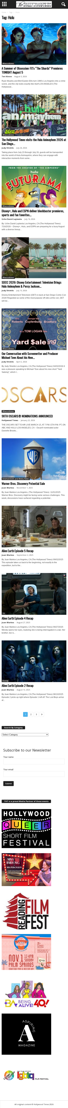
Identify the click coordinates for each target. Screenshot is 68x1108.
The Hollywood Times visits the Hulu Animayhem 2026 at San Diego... (34, 141)
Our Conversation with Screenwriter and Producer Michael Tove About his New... (30, 355)
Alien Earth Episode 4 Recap (17, 618)
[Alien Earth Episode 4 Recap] (34, 594)
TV (3, 546)
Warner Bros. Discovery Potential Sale (23, 483)
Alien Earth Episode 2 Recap (18, 685)
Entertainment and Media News (15, 479)
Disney (5, 681)
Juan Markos (8, 487)
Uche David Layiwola (12, 219)
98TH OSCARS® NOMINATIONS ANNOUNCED (27, 416)
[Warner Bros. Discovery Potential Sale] (34, 459)
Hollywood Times (10, 420)
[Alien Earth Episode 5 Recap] (34, 526)
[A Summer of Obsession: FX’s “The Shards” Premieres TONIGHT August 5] (34, 44)
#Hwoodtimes (8, 63)
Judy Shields (8, 148)
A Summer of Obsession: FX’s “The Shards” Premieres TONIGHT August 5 (32, 70)
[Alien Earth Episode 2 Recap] (34, 661)
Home (4, 12)
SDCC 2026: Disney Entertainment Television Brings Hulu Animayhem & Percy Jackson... (31, 284)
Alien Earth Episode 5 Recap (18, 550)
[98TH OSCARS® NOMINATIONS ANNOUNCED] (34, 396)
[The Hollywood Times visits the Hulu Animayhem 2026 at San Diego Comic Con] (34, 115)
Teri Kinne (7, 76)
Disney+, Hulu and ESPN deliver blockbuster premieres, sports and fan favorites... (33, 212)
